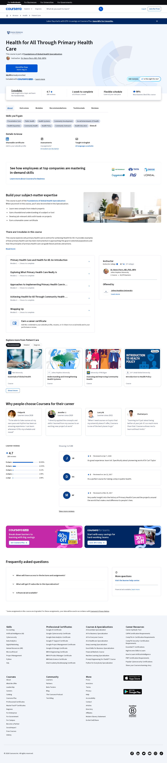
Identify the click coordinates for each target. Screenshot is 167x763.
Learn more (40, 79)
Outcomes (24, 108)
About (10, 108)
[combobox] (69, 9)
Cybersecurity (11, 637)
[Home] (7, 15)
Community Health (31, 126)
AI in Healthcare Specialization (97, 641)
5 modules (16, 90)
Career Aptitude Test (133, 630)
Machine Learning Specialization (97, 655)
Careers (9, 691)
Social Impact (11, 727)
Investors (89, 683)
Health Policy (46, 126)
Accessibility (90, 698)
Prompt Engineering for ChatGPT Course (101, 659)
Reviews (95, 108)
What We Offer (11, 683)
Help (87, 694)
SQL (7, 663)
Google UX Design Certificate (56, 648)
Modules (39, 108)
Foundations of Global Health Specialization (46, 200)
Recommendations (58, 108)
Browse (15, 15)
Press (88, 680)
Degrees (9, 709)
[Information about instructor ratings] (117, 264)
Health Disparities (13, 126)
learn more (136, 589)
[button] (38, 9)
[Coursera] (13, 9)
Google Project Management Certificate (60, 644)
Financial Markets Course (95, 652)
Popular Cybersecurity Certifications (139, 662)
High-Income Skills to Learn (135, 651)
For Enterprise (11, 713)
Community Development (63, 121)
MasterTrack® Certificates (16, 705)
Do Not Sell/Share (92, 720)
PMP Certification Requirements (137, 658)
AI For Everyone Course (94, 637)
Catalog (9, 694)
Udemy (8, 735)
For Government (12, 716)
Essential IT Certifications (135, 647)
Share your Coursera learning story (138, 665)
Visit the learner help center (127, 580)
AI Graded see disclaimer (50, 149)
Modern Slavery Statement (96, 716)
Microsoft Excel (11, 652)
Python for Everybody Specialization (99, 663)
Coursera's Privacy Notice (99, 611)
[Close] (157, 21)
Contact (89, 702)
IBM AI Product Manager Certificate (59, 655)
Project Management (14, 655)
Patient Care (36, 15)
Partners (49, 683)
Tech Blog (50, 698)
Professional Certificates (15, 702)
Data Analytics (11, 641)
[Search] (101, 9)
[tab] (13, 345)
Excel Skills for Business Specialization (100, 648)
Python (8, 659)
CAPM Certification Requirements (138, 633)
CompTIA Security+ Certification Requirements (137, 642)
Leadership (10, 687)
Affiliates (89, 713)
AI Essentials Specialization (96, 630)
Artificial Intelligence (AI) (15, 633)
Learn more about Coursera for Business (27, 178)
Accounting (10, 630)
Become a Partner (12, 724)
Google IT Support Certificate (57, 641)
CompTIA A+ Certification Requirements (140, 637)
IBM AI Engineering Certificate (57, 652)
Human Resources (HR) (14, 648)
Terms (88, 687)
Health (25, 15)
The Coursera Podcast (54, 694)
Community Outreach (63, 126)
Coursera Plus (11, 698)
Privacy (88, 691)
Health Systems (44, 121)
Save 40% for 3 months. (103, 21)
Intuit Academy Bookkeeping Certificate (60, 663)
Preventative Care (14, 121)
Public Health (29, 121)
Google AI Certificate (53, 630)
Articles (89, 705)
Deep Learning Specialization (96, 644)
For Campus (10, 720)
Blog (48, 691)
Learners (49, 680)
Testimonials (79, 108)
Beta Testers (51, 687)
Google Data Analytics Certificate (58, 637)
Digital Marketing (12, 644)
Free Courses (11, 731)
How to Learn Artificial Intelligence (138, 654)
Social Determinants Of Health (88, 121)
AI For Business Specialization (97, 633)
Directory (89, 709)
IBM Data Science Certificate (56, 659)
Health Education (81, 126)
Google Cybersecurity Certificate (58, 633)
